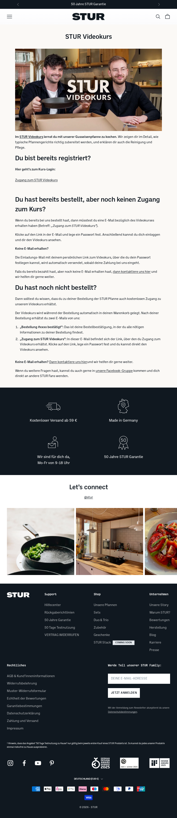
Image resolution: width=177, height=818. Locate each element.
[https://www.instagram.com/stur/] (40, 541)
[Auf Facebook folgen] (24, 763)
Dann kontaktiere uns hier (68, 362)
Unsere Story (159, 605)
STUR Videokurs (31, 137)
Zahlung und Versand (22, 721)
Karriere (155, 642)
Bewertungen (159, 620)
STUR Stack (113, 642)
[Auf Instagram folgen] (10, 763)
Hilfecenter (52, 605)
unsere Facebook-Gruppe (114, 370)
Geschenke (102, 635)
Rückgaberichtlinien (59, 612)
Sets (97, 612)
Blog (152, 635)
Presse (154, 650)
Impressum (15, 728)
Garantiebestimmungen (24, 706)
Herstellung (158, 627)
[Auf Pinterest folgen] (51, 763)
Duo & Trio (101, 620)
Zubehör (100, 627)
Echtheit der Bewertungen (26, 698)
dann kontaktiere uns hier (132, 271)
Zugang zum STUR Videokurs (36, 180)
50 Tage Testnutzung (59, 627)
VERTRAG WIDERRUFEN (61, 635)
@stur (88, 497)
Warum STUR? (159, 612)
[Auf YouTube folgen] (38, 763)
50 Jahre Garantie (57, 620)
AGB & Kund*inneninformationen (31, 676)
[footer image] (18, 594)
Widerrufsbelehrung (22, 683)
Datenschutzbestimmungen (122, 712)
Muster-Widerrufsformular (26, 691)
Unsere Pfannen (105, 605)
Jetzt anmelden (124, 693)
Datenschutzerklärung (23, 713)
